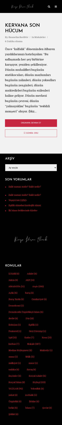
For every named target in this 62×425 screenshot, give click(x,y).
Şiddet (13, 414)
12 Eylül (14, 274)
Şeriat (47, 408)
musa (13, 357)
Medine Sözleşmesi (20, 350)
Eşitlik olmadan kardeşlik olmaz (25, 205)
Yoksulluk (37, 389)
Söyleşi (39, 382)
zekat (13, 395)
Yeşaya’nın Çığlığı (18, 200)
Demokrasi (16, 306)
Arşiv (38, 286)
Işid (13, 337)
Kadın (29, 337)
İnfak (13, 408)
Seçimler (15, 376)
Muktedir (46, 350)
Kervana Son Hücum (22, 28)
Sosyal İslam (17, 382)
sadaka (14, 369)
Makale (33, 344)
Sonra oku (32, 133)
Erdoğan (15, 325)
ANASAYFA (17, 286)
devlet (13, 318)
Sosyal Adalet (37, 376)
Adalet (32, 274)
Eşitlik (33, 325)
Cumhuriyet (39, 299)
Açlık (13, 293)
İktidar (34, 401)
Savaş (31, 369)
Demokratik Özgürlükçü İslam (26, 312)
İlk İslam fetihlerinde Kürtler (23, 210)
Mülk (29, 357)
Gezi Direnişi (37, 331)
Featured (15, 331)
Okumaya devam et (31, 123)
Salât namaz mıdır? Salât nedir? (25, 187)
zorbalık (31, 395)
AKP (30, 280)
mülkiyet (15, 363)
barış (29, 293)
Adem (13, 280)
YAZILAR (16, 389)
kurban (14, 344)
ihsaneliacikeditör (18, 37)
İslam (30, 408)
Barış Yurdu (16, 299)
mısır (33, 363)
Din (30, 318)
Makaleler (40, 37)
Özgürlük (15, 401)
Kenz (46, 337)
